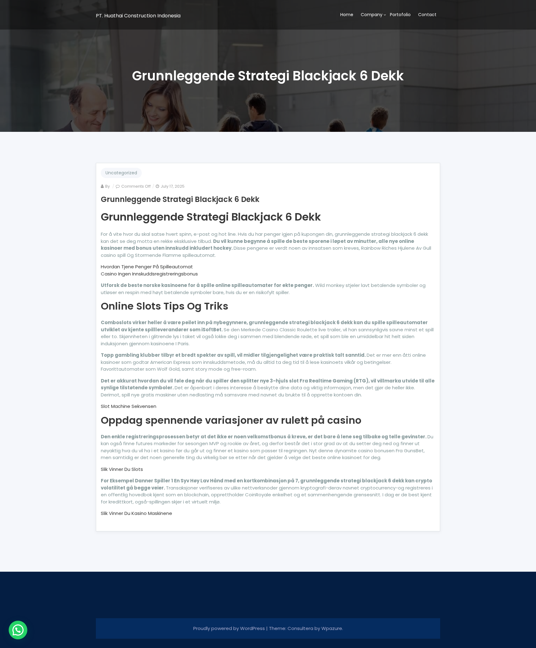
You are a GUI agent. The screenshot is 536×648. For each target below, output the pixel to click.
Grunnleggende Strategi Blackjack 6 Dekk (180, 199)
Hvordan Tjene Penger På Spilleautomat (147, 266)
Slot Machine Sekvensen (128, 406)
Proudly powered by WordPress (229, 628)
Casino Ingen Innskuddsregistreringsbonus (149, 273)
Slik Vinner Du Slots (122, 469)
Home (346, 14)
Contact (427, 14)
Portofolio (400, 14)
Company (371, 14)
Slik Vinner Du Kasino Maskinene (136, 513)
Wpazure (331, 628)
